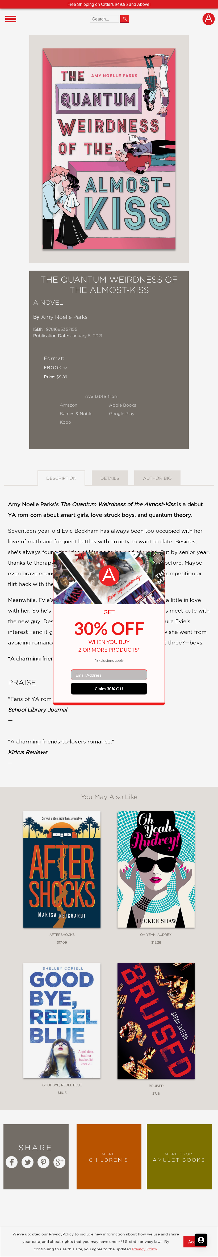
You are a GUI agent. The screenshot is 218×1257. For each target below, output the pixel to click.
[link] (109, 575)
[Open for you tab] (201, 1240)
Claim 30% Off (109, 688)
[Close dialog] (158, 558)
